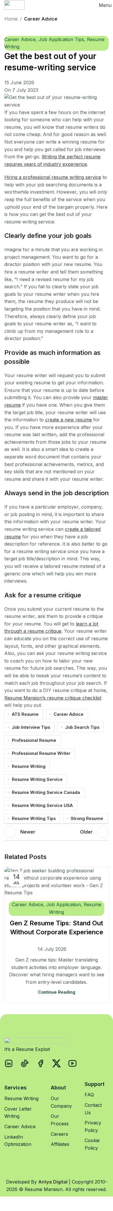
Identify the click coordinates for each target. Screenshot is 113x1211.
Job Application (63, 904)
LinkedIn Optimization (17, 1140)
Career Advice (40, 19)
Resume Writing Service (37, 779)
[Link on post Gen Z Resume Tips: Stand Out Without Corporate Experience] (56, 882)
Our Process (60, 1119)
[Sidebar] (7, 1204)
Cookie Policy (92, 1144)
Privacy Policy (93, 1126)
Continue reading (56, 992)
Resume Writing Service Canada (46, 792)
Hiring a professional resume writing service (52, 177)
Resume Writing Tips (34, 818)
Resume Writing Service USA (42, 805)
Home (11, 19)
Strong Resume (87, 818)
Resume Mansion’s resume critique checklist (52, 698)
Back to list (56, 832)
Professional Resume (34, 740)
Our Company (61, 1102)
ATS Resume (25, 714)
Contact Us (93, 1108)
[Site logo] (14, 5)
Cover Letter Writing (18, 1112)
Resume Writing (28, 766)
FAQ (89, 1095)
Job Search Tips (82, 727)
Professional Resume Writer (41, 753)
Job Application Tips (61, 39)
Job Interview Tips (31, 727)
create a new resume (68, 420)
